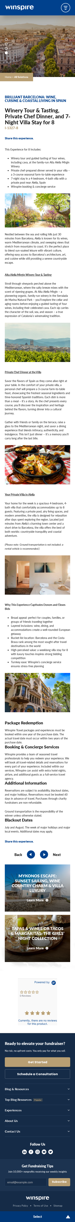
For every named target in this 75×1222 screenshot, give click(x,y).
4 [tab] (6, 52)
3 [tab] (6, 48)
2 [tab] (6, 44)
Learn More (35, 900)
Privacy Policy (20, 1205)
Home (8, 77)
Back (18, 854)
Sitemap (57, 1205)
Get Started (37, 1062)
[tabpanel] (37, 46)
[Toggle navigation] (65, 7)
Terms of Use (40, 1205)
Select (37, 1216)
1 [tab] (6, 39)
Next (57, 854)
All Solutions (21, 77)
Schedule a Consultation (37, 1074)
